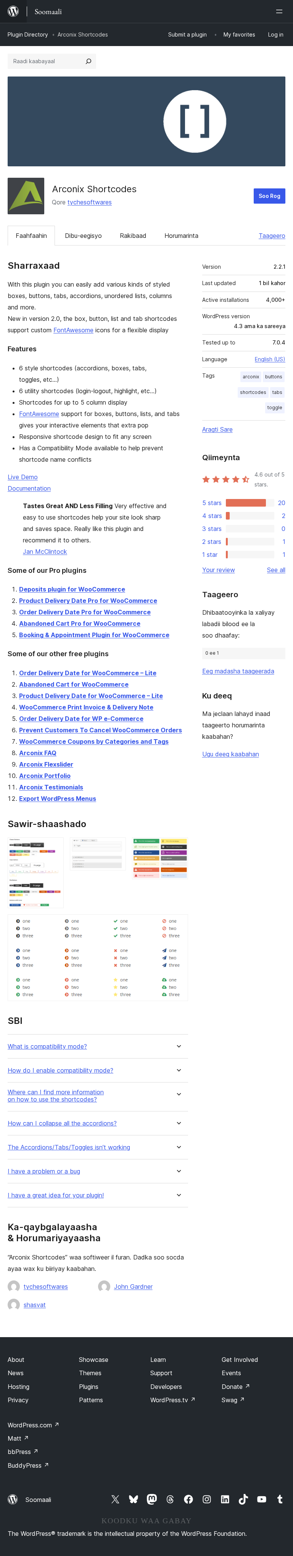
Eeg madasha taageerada (238, 671)
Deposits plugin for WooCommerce (72, 589)
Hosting (18, 1386)
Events (231, 1373)
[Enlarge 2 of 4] (115, 847)
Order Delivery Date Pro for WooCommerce (85, 612)
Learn (158, 1359)
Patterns (91, 1400)
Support (161, 1373)
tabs (277, 392)
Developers (166, 1386)
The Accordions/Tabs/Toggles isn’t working (69, 1147)
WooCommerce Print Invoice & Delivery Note (86, 707)
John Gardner (133, 1286)
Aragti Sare (217, 429)
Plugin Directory (28, 34)
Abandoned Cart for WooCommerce (74, 684)
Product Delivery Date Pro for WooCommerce (88, 600)
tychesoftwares (90, 202)
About (16, 1359)
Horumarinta (181, 235)
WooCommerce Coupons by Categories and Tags (94, 741)
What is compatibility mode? (47, 1046)
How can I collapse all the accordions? (62, 1123)
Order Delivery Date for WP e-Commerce (81, 718)
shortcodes (253, 392)
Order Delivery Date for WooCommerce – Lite (87, 673)
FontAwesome (73, 330)
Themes (90, 1373)
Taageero (272, 235)
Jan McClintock (45, 551)
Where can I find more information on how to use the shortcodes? (56, 1096)
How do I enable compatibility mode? (60, 1070)
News (16, 1373)
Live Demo (23, 477)
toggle (274, 407)
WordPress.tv (173, 1400)
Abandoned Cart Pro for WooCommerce (79, 623)
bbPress (23, 1452)
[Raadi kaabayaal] (88, 61)
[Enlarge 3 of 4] (178, 847)
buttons (273, 376)
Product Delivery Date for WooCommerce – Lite (91, 696)
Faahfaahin (31, 235)
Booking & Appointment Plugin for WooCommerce (94, 635)
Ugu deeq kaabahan (230, 754)
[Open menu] (281, 11)
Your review (218, 570)
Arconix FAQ (37, 753)
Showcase (93, 1359)
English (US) (270, 359)
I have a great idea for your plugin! (56, 1195)
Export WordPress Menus (57, 798)
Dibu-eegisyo (83, 235)
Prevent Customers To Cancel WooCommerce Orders (100, 730)
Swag (233, 1400)
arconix (251, 376)
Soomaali (38, 1499)
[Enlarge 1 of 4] (53, 847)
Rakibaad (133, 235)
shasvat (35, 1305)
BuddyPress (28, 1465)
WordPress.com (34, 1425)
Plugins (88, 1386)
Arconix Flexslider (46, 764)
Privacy (18, 1400)
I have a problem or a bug (44, 1171)
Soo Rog (269, 196)
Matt (18, 1438)
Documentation (29, 488)
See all (276, 570)
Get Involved (240, 1359)
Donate (236, 1386)
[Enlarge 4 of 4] (178, 924)
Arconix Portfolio (45, 776)
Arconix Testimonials (51, 787)
